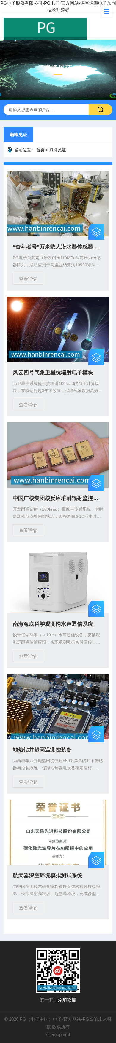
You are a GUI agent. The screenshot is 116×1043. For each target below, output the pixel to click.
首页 (40, 149)
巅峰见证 (18, 134)
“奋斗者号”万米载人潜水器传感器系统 (58, 247)
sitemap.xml (58, 1034)
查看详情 (28, 278)
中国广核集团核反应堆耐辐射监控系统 (58, 498)
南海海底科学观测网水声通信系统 (53, 624)
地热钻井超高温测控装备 (42, 750)
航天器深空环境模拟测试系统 (47, 875)
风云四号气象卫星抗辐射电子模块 (53, 372)
